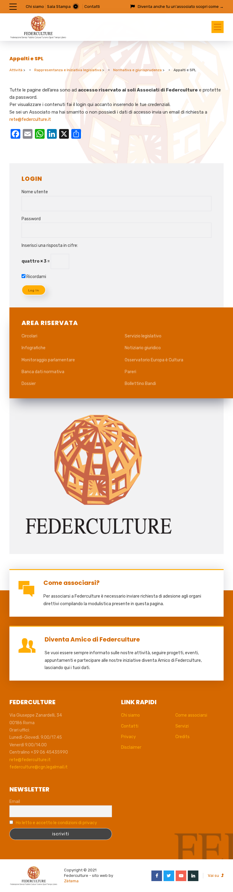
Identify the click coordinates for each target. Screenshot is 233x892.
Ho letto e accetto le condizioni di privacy (56, 822)
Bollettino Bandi (140, 383)
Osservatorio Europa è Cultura (154, 360)
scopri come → (210, 6)
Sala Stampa (59, 6)
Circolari (29, 336)
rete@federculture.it (30, 119)
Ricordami (35, 276)
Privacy (128, 736)
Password (31, 218)
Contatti (92, 6)
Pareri (130, 371)
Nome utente (35, 191)
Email (14, 801)
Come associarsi (191, 715)
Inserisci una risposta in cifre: (50, 245)
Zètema (71, 881)
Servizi (182, 726)
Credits (182, 736)
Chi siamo (35, 6)
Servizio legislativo (143, 336)
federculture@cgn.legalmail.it (38, 767)
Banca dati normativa (43, 371)
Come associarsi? (71, 583)
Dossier (29, 383)
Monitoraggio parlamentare (48, 360)
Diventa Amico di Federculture (92, 639)
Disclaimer (131, 747)
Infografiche (34, 347)
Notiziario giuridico (143, 347)
